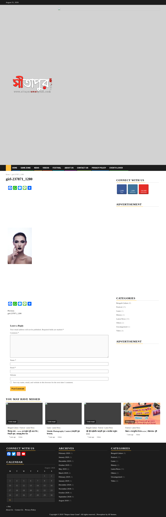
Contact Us (82, 168)
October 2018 (64, 493)
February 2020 (64, 453)
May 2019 (62, 469)
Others (118, 323)
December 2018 (65, 485)
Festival (57, 168)
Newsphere (101, 514)
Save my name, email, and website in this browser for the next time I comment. (43, 382)
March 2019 (63, 473)
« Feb (8, 507)
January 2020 (64, 457)
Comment (14, 333)
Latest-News (121, 319)
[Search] (158, 168)
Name (13, 360)
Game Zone (26, 168)
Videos (46, 168)
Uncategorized (121, 327)
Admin (20, 437)
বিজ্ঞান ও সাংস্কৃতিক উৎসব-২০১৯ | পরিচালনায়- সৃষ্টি (141, 431)
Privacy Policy (99, 168)
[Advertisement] (59, 209)
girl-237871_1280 (15, 312)
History (119, 315)
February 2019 (64, 477)
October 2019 (64, 465)
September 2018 (65, 497)
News (36, 168)
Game (118, 311)
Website (13, 375)
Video (118, 331)
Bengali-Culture (122, 303)
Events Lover (116, 168)
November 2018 (65, 489)
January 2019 (64, 481)
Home (14, 168)
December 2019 (65, 461)
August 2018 (64, 501)
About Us (69, 168)
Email (13, 368)
